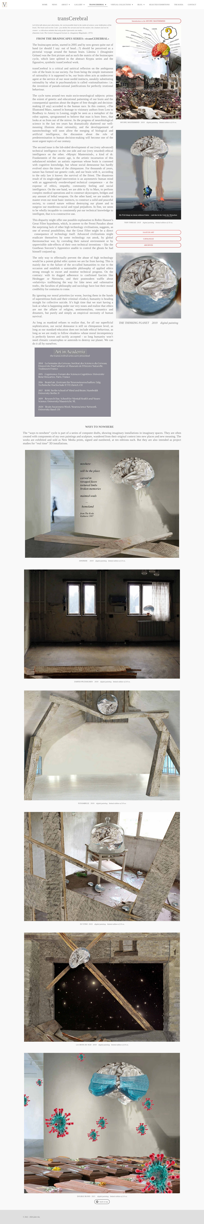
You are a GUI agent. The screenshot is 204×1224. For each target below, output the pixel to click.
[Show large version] (148, 72)
